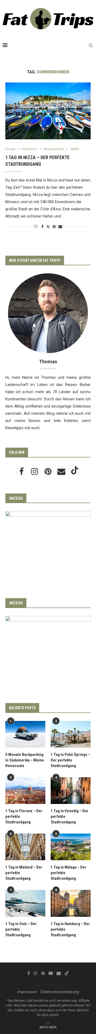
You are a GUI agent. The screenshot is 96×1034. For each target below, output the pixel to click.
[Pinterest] (48, 473)
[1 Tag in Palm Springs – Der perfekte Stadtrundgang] (71, 734)
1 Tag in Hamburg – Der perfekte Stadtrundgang (70, 929)
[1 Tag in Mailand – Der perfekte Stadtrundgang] (25, 847)
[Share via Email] (60, 226)
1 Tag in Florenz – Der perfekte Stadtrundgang (23, 816)
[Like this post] (36, 226)
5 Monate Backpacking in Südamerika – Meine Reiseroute (24, 760)
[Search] (90, 45)
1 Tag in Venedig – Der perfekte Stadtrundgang (70, 816)
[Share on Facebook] (42, 226)
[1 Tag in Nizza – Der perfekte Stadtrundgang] (48, 110)
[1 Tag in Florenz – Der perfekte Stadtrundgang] (25, 790)
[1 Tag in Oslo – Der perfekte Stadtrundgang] (25, 903)
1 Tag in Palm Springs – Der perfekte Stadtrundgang (70, 760)
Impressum (27, 991)
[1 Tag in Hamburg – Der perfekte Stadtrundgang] (71, 903)
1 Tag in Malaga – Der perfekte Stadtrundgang (68, 873)
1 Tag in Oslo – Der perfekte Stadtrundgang (21, 929)
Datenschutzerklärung (60, 991)
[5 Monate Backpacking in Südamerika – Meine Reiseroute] (25, 734)
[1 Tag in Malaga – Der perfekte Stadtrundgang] (71, 847)
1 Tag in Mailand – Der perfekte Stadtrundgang (23, 873)
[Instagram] (35, 473)
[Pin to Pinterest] (54, 226)
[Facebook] (22, 473)
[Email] (62, 473)
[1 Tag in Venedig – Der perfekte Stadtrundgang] (71, 790)
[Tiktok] (75, 473)
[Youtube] (51, 973)
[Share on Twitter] (48, 226)
